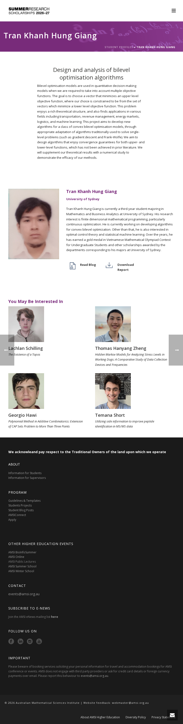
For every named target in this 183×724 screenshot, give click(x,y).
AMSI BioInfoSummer (22, 552)
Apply (12, 520)
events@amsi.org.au (24, 594)
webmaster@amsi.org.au (130, 702)
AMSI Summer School (22, 566)
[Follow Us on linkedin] (20, 642)
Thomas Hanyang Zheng (120, 348)
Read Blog (88, 265)
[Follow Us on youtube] (39, 642)
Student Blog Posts (21, 510)
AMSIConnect (17, 515)
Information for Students (24, 473)
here (54, 617)
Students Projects (20, 505)
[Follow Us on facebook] (11, 642)
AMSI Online (16, 557)
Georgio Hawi (22, 415)
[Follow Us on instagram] (30, 642)
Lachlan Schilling (25, 348)
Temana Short (110, 415)
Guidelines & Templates (24, 501)
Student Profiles (119, 47)
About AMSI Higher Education (100, 717)
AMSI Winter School (21, 571)
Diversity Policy (136, 717)
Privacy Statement (163, 717)
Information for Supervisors (27, 478)
